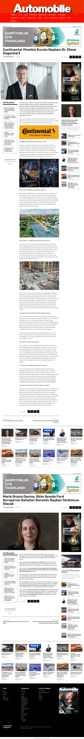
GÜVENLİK (40, 18)
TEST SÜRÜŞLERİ (52, 14)
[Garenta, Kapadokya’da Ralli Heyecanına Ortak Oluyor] (64, 176)
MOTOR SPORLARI (53, 18)
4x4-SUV (5, 106)
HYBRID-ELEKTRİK (43, 14)
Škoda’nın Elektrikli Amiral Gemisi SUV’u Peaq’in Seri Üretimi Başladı (9, 110)
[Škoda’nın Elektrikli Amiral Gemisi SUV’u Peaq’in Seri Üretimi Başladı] (35, 453)
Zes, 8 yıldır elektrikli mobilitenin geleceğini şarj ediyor (10, 117)
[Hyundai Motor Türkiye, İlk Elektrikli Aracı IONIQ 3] (49, 453)
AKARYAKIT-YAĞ (14, 18)
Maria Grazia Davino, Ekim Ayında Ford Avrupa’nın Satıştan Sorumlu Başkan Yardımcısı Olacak (9, 125)
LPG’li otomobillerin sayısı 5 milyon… (13, 420)
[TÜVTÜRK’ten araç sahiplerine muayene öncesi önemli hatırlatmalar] (64, 184)
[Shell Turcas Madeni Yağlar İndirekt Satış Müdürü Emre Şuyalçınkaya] (76, 453)
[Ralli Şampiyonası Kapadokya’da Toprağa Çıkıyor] (64, 143)
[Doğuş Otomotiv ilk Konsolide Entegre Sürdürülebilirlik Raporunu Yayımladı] (64, 159)
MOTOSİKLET (62, 18)
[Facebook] (70, 57)
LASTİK (45, 18)
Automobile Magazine (9, 56)
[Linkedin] (9, 163)
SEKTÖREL (22, 18)
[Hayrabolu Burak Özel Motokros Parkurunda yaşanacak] (64, 168)
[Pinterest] (76, 57)
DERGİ (68, 18)
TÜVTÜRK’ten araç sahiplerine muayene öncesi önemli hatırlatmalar (9, 142)
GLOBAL (26, 14)
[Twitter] (73, 57)
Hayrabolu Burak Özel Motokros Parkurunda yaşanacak (73, 169)
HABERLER (13, 14)
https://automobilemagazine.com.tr (10, 161)
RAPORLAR (13, 21)
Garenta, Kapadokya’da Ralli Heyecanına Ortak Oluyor (9, 134)
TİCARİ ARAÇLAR (61, 14)
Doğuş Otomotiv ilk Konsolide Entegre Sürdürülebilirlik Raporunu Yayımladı (73, 160)
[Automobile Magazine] (42, 6)
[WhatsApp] (79, 57)
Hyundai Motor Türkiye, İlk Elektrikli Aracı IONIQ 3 (48, 460)
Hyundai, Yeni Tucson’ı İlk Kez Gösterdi (74, 136)
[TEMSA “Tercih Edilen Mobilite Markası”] (63, 453)
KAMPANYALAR (33, 14)
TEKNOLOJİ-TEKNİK (31, 18)
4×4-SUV (20, 14)
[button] (75, 14)
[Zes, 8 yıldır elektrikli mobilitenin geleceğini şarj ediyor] (64, 151)
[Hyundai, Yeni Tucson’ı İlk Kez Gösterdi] (64, 136)
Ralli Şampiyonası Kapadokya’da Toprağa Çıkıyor (9, 150)
